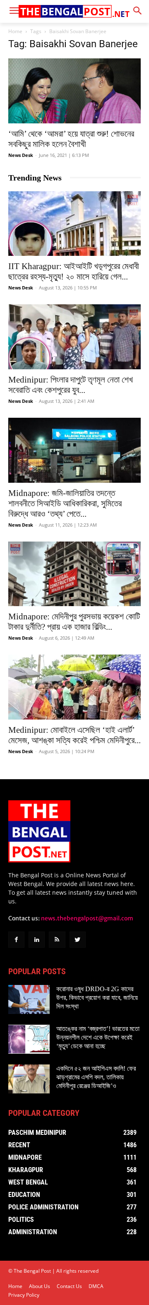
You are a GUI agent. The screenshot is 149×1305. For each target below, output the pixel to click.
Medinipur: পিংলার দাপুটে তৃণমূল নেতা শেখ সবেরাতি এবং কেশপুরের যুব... (70, 385)
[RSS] (57, 940)
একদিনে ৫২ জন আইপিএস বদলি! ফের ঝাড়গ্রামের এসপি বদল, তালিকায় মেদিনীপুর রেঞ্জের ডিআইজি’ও (96, 1077)
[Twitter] (78, 940)
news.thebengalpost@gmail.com (87, 918)
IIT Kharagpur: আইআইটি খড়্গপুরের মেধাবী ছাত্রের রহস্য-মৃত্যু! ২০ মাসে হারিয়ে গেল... (73, 271)
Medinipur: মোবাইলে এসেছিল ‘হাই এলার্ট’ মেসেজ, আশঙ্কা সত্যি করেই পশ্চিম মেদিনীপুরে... (74, 735)
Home (15, 31)
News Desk (20, 155)
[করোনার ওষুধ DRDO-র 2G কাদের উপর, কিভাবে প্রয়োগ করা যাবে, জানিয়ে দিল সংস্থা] (29, 999)
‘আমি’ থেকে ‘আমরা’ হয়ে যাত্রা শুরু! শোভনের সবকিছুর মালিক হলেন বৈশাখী (71, 139)
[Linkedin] (37, 940)
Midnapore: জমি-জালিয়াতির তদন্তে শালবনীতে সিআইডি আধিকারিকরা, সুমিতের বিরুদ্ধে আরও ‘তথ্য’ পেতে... (65, 503)
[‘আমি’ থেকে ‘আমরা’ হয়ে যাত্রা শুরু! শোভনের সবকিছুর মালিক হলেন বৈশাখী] (74, 90)
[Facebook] (16, 940)
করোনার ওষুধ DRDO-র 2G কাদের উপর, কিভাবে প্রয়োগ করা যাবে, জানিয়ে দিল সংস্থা (97, 997)
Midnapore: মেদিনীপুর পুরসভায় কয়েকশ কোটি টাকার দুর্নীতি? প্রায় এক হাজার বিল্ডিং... (74, 622)
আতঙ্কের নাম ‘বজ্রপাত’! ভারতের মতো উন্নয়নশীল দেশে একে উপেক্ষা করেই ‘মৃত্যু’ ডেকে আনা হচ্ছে (97, 1037)
